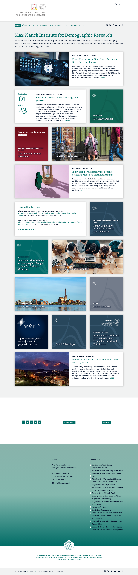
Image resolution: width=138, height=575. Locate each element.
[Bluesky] (110, 25)
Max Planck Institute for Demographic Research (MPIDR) (60, 555)
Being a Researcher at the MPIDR (72, 269)
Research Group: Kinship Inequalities (107, 513)
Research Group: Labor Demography (106, 473)
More (103, 77)
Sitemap (60, 571)
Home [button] (17, 25)
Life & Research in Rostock (31, 306)
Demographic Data (99, 507)
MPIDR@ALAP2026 (103, 119)
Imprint (39, 571)
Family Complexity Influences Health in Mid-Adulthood (103, 229)
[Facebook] (113, 25)
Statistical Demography (101, 510)
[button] (116, 4)
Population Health (99, 468)
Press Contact (69, 422)
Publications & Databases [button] (42, 25)
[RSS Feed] (122, 25)
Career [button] (66, 25)
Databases (106, 422)
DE (122, 4)
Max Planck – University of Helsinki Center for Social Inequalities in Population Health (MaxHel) (106, 482)
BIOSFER (95, 476)
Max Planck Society (82, 557)
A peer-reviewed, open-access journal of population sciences (30, 341)
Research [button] (58, 25)
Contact (31, 571)
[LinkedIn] (107, 25)
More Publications (28, 229)
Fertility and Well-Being (102, 465)
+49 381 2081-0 (60, 480)
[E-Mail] (119, 25)
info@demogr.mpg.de (62, 483)
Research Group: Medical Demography (107, 530)
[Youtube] (116, 25)
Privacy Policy (49, 571)
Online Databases (102, 306)
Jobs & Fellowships (65, 344)
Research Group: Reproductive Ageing (107, 527)
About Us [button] (26, 25)
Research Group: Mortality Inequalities (107, 471)
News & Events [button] (77, 25)
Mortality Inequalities (67, 156)
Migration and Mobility (101, 499)
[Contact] (118, 571)
